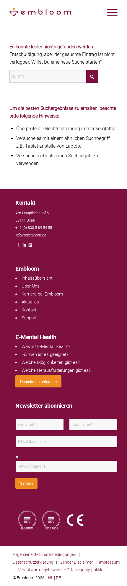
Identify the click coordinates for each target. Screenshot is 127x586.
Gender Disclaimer (76, 562)
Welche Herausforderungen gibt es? (56, 370)
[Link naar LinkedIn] (24, 247)
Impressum (109, 562)
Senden (26, 483)
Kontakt (29, 310)
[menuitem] (109, 12)
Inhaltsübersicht (37, 278)
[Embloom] (52, 12)
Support (29, 318)
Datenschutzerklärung (33, 562)
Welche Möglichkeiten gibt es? (51, 362)
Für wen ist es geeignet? (45, 354)
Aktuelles (30, 302)
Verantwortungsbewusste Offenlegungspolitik (60, 569)
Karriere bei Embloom (42, 294)
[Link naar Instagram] (30, 247)
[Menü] (109, 12)
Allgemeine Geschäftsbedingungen (44, 554)
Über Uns (31, 286)
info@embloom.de (30, 235)
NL (50, 577)
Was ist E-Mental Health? (46, 346)
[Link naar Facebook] (18, 247)
